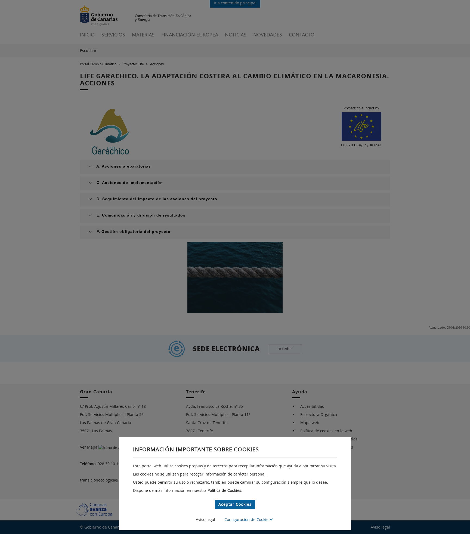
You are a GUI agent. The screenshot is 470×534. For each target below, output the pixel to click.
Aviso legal (205, 519)
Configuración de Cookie (247, 519)
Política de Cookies (224, 490)
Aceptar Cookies (235, 504)
